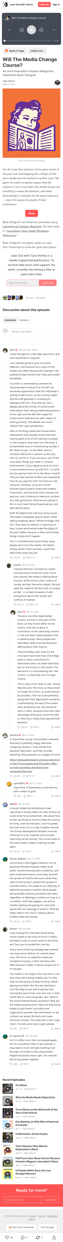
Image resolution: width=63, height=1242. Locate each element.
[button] (9, 30)
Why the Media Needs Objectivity (35, 1097)
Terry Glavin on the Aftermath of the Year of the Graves (37, 1111)
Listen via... (37, 50)
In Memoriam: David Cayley (32, 1133)
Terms (41, 1215)
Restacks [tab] (24, 320)
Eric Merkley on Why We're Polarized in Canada (37, 1123)
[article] (31, 1089)
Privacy (32, 1215)
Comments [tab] (10, 320)
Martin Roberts (18, 858)
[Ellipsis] (58, 349)
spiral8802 (20, 783)
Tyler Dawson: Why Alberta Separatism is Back (31, 1148)
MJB (12, 804)
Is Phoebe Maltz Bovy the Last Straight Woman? (33, 1172)
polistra (14, 735)
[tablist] (17, 320)
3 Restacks (40, 297)
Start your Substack (23, 1227)
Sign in (56, 4)
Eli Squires (15, 1035)
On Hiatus (21, 1085)
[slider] (28, 40)
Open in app (16, 50)
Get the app (47, 1227)
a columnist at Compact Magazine (30, 224)
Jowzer (17, 564)
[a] (7, 1088)
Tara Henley (9, 81)
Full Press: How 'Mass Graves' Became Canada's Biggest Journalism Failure (38, 1160)
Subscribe (44, 4)
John (12, 349)
